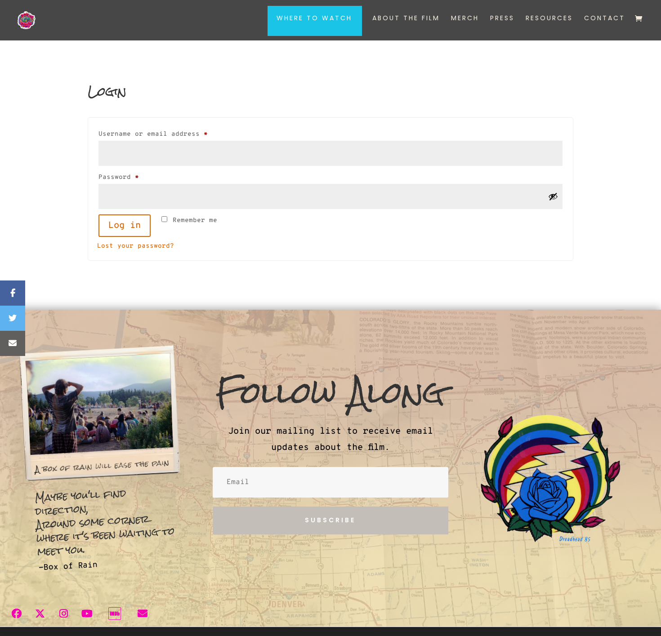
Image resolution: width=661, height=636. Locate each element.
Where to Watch (314, 18)
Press (502, 18)
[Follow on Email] (142, 613)
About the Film (406, 18)
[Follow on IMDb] (114, 613)
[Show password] (553, 196)
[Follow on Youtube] (87, 613)
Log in (124, 225)
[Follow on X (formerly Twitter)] (40, 613)
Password (134, 177)
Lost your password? (135, 246)
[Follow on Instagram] (63, 613)
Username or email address (169, 134)
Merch (465, 18)
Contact (604, 18)
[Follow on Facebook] (17, 613)
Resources (549, 18)
